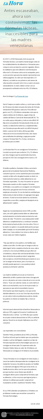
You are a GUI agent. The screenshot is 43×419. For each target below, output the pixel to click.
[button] (4, 414)
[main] (21, 27)
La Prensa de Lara (21, 96)
